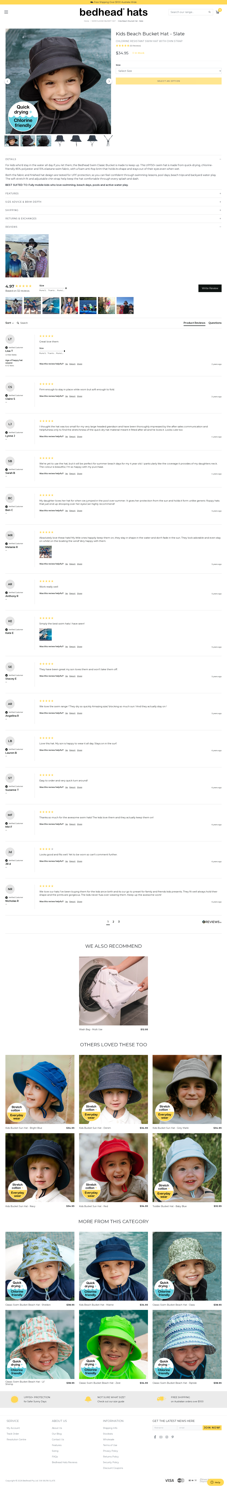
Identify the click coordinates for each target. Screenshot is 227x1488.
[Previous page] (8, 81)
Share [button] (79, 364)
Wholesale (108, 1439)
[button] (13, 305)
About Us (57, 1428)
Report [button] (72, 364)
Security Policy (111, 1462)
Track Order (13, 1433)
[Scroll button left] (7, 255)
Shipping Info (110, 1428)
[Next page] (109, 81)
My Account (13, 1428)
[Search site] (209, 12)
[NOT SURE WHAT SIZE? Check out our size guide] (88, 1399)
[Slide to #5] (92, 140)
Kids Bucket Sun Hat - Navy (20, 1206)
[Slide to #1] (11, 140)
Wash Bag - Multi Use (90, 1029)
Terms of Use (110, 1445)
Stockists (108, 1433)
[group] (21, 286)
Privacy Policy (110, 1451)
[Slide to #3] (60, 140)
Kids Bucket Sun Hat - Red (93, 1206)
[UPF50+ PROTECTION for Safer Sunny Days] (14, 1399)
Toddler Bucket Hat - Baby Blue (170, 1206)
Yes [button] (66, 364)
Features (12, 193)
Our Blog (57, 1433)
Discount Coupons (113, 1468)
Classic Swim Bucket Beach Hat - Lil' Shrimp (25, 1383)
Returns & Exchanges (21, 218)
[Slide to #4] (76, 140)
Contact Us (58, 1439)
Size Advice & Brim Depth (23, 201)
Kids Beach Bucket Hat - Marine (96, 1305)
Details (10, 159)
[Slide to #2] (43, 140)
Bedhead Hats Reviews (64, 1462)
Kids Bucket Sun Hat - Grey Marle (171, 1128)
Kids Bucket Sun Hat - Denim (95, 1128)
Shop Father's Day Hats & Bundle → (113, 2)
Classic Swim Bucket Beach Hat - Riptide (175, 1383)
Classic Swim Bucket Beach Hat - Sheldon (28, 1305)
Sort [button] (8, 322)
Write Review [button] (210, 288)
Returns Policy (111, 1456)
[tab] (194, 323)
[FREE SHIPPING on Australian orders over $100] (161, 1399)
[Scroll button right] (220, 255)
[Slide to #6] (108, 140)
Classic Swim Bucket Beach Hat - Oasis (174, 1305)
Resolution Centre (16, 1439)
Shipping (11, 210)
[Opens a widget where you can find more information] (215, 1482)
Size (118, 65)
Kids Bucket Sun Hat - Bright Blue (23, 1128)
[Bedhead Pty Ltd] (113, 12)
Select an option (168, 81)
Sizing (55, 1451)
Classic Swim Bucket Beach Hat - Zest (99, 1383)
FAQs (55, 1456)
